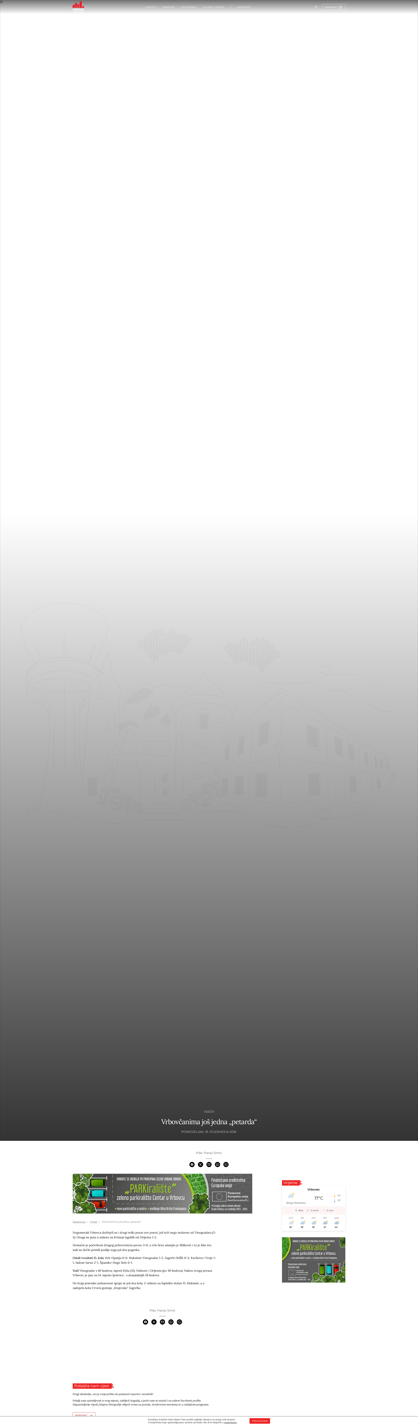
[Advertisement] (162, 1354)
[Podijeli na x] (200, 1164)
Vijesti (209, 1112)
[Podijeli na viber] (226, 1164)
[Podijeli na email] (209, 1164)
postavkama (230, 1422)
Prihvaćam (259, 1421)
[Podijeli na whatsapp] (217, 1164)
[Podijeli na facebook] (192, 1164)
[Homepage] (78, 7)
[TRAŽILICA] (316, 7)
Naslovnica (79, 1221)
